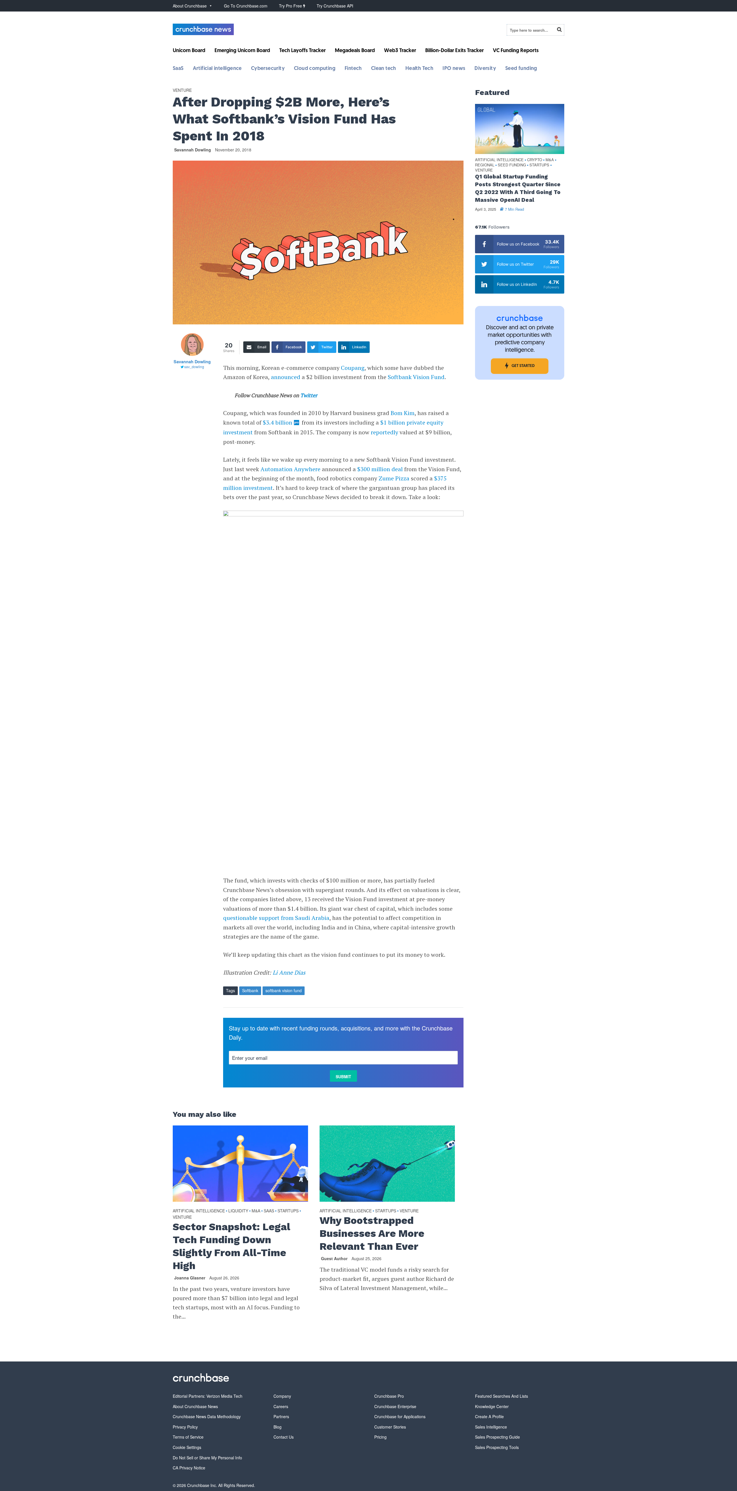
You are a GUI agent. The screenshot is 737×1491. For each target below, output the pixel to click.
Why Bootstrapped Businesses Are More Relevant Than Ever (372, 1233)
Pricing (380, 1437)
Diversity (485, 68)
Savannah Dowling (192, 150)
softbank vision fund (283, 990)
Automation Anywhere (290, 469)
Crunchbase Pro (389, 1396)
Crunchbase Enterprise (395, 1406)
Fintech (353, 68)
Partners (281, 1416)
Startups (288, 1211)
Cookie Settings (187, 1447)
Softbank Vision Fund (416, 377)
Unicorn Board (189, 51)
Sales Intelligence (491, 1427)
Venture (182, 90)
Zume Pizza (394, 478)
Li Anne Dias (288, 972)
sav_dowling (194, 366)
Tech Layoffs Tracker (302, 51)
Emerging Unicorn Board (242, 51)
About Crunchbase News (195, 1406)
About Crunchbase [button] (190, 6)
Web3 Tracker (400, 51)
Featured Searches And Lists (501, 1396)
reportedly (384, 432)
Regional (484, 165)
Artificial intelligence (217, 68)
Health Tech (419, 68)
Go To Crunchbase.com (245, 6)
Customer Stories (390, 1427)
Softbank (250, 990)
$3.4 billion (277, 422)
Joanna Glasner (189, 1278)
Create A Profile (489, 1416)
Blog (277, 1427)
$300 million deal (380, 469)
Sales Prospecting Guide (497, 1437)
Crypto (534, 159)
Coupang (352, 368)
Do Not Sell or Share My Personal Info (207, 1457)
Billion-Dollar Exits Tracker (454, 51)
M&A (256, 1211)
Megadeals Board (355, 51)
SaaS (178, 68)
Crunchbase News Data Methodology (207, 1416)
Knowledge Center (492, 1406)
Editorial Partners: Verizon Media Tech (207, 1396)
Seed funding (521, 68)
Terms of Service (188, 1437)
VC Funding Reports (516, 51)
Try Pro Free (291, 6)
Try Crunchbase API (335, 6)
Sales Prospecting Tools (497, 1447)
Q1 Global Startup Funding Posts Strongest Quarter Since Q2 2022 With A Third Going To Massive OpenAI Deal (518, 188)
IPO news (453, 68)
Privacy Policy (185, 1427)
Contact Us (283, 1437)
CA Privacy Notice (189, 1468)
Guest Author (334, 1258)
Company (282, 1396)
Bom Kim (403, 413)
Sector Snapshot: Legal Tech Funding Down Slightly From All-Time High (231, 1246)
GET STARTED (523, 366)
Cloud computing (314, 68)
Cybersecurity (268, 68)
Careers (280, 1406)
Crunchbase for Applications (400, 1416)
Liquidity (238, 1211)
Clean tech (383, 68)
